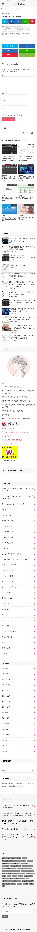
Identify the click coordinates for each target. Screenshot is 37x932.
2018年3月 (5, 735)
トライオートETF (9, 565)
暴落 (17, 878)
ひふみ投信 (7, 526)
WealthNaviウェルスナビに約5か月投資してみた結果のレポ (22, 293)
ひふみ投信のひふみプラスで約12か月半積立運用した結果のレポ (22, 337)
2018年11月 (6, 701)
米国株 (7, 883)
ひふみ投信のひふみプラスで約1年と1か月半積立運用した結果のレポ (22, 318)
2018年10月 (6, 707)
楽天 (5, 615)
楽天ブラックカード (7, 881)
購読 (4, 916)
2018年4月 (5, 729)
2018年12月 (6, 696)
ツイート (5, 475)
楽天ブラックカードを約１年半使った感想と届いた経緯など (22, 240)
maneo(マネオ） (8, 515)
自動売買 (13, 883)
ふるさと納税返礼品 (16, 866)
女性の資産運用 (28, 876)
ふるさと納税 (7, 532)
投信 (3, 878)
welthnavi (29, 861)
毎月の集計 (7, 637)
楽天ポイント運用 (9, 631)
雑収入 (31, 883)
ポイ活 (4, 876)
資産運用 (25, 883)
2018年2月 (5, 740)
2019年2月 (5, 690)
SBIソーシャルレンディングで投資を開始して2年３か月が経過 (17, 807)
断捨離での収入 (8, 598)
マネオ (9, 876)
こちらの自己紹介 (14, 418)
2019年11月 (6, 679)
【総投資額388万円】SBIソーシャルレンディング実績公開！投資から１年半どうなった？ (17, 814)
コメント (4, 75)
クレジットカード (9, 548)
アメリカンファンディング (9, 868)
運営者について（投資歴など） (19, 265)
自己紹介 (6, 648)
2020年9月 (5, 674)
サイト (4, 108)
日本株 (5, 604)
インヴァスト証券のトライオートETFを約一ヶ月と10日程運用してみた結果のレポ (22, 257)
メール (4, 100)
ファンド (22, 873)
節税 (4, 642)
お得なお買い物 (8, 520)
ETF (4, 509)
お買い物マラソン (6, 863)
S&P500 (24, 858)
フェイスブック (30, 873)
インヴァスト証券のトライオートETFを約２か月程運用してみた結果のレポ (22, 302)
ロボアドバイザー (9, 587)
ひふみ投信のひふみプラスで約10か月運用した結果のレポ (22, 248)
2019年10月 (6, 685)
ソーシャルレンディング (11, 554)
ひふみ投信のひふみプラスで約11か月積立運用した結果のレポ (22, 275)
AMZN (3, 858)
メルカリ (14, 876)
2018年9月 (5, 712)
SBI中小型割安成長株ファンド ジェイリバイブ (14, 861)
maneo (19, 858)
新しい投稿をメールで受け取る (12, 115)
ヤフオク (20, 876)
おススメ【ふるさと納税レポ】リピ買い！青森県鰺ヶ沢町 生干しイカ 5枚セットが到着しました (17, 837)
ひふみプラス (16, 863)
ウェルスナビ (7, 543)
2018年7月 (5, 723)
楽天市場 (24, 881)
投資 (7, 878)
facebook (13, 858)
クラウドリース (6, 871)
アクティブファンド (27, 866)
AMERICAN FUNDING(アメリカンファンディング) (17, 489)
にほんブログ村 (7, 436)
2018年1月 (5, 746)
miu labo (17, 929)
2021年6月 (5, 668)
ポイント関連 (7, 576)
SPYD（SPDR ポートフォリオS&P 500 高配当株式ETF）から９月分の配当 (17, 822)
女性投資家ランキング (8, 428)
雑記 (4, 653)
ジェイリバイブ (16, 871)
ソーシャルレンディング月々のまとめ (16, 559)
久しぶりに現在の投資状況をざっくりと (15, 829)
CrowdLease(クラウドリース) (13, 504)
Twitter (18, 925)
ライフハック (7, 581)
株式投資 (22, 878)
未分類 (5, 609)
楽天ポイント (7, 620)
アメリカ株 (7, 537)
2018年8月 (5, 718)
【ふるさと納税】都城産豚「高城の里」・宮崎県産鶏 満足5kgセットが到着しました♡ (21, 328)
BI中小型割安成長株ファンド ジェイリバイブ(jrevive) (17, 497)
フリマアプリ (7, 570)
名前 (3, 93)
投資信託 (6, 592)
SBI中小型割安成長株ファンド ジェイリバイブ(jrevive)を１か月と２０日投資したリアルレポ (22, 284)
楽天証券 (31, 881)
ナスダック (15, 873)
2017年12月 (6, 751)
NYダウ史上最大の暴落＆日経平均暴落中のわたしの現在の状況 (21, 310)
